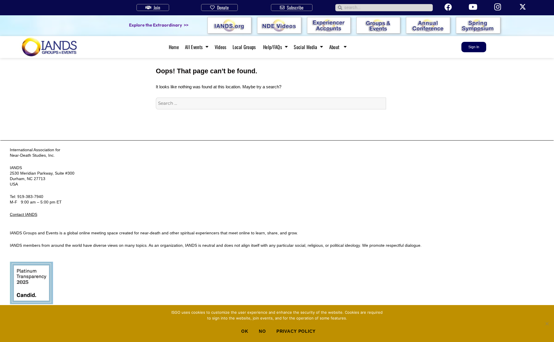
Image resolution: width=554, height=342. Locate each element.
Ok (244, 331)
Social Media (305, 47)
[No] (547, 323)
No (262, 331)
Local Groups (245, 47)
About (335, 47)
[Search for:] (271, 103)
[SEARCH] (392, 104)
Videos (221, 47)
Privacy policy (296, 331)
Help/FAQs (272, 47)
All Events (194, 47)
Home (174, 47)
